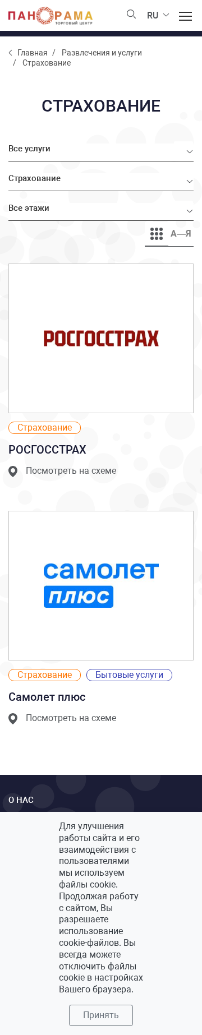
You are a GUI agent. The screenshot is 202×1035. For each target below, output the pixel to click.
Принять (101, 1015)
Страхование (44, 427)
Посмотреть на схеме (71, 470)
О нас (21, 800)
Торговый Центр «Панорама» (50, 16)
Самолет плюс (46, 697)
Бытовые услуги (129, 674)
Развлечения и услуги (102, 52)
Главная (32, 52)
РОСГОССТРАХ (47, 449)
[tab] (156, 234)
